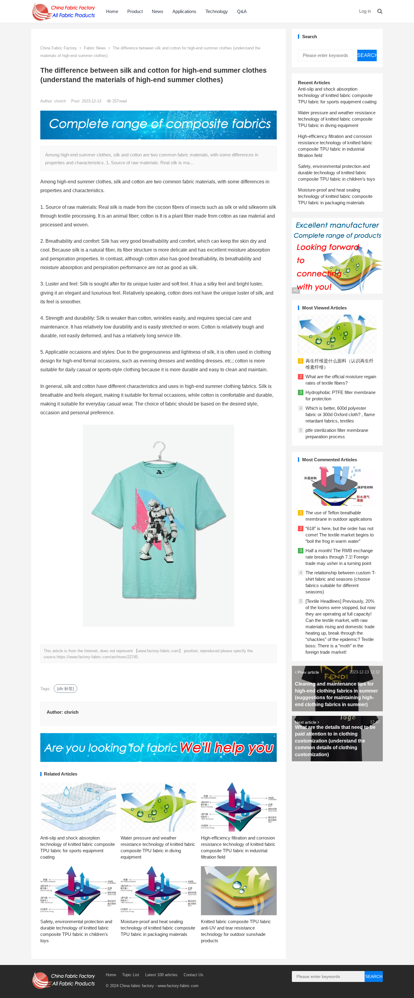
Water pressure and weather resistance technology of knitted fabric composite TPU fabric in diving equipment (337, 119)
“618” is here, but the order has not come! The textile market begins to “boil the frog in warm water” (339, 535)
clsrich (60, 101)
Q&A (242, 11)
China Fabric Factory (58, 48)
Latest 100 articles (161, 975)
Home (112, 11)
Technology (216, 11)
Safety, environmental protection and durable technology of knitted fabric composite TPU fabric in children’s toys (336, 173)
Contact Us (193, 975)
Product (135, 11)
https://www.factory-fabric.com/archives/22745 (97, 657)
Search (367, 55)
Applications (184, 11)
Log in (365, 11)
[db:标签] (65, 688)
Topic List (130, 975)
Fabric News (95, 48)
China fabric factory (137, 985)
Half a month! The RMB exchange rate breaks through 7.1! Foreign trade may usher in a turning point (339, 557)
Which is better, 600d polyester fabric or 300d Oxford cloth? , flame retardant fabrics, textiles (340, 414)
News (157, 11)
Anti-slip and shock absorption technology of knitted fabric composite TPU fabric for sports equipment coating (337, 95)
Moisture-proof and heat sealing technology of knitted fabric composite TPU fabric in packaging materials (158, 928)
